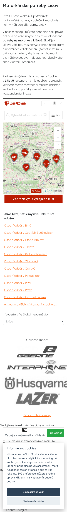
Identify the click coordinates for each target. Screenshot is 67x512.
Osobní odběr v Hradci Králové (24, 240)
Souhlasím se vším (33, 491)
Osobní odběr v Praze (18, 290)
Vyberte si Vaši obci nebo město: (27, 314)
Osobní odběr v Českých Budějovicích (28, 232)
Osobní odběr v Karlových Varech (25, 254)
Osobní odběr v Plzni (17, 283)
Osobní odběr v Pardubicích (22, 275)
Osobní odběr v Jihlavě (19, 247)
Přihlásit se (55, 433)
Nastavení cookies (33, 501)
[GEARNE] (37, 352)
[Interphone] (37, 367)
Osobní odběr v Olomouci (21, 261)
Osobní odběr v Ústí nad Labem (25, 297)
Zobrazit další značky (37, 415)
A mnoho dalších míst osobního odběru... (30, 304)
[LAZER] (37, 398)
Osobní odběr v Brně (17, 225)
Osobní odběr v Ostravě (19, 268)
